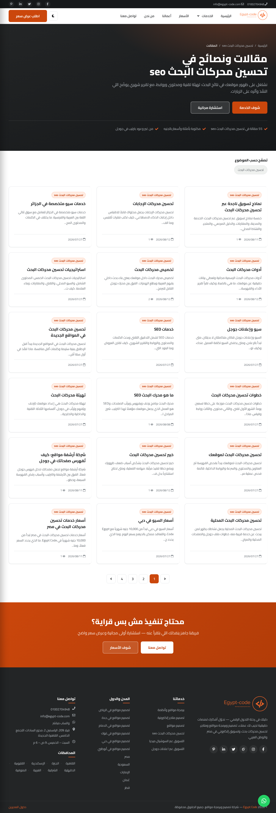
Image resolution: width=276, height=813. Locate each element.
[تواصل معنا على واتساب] (264, 801)
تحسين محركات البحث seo (237, 45)
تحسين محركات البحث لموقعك (235, 454)
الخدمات (207, 16)
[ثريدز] (243, 749)
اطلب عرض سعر (28, 16)
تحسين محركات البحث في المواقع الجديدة (67, 332)
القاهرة (70, 763)
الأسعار (184, 16)
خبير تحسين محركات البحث (151, 454)
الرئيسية (226, 16)
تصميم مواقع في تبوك (115, 733)
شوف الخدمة (250, 107)
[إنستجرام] (38, 4)
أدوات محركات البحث (244, 269)
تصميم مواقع (175, 725)
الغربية (37, 770)
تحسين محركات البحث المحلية (236, 520)
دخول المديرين (17, 807)
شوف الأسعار (120, 647)
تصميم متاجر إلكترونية (171, 718)
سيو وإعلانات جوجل (244, 329)
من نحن (149, 16)
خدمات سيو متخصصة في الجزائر (58, 203)
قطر (127, 788)
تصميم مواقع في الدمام (114, 725)
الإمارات (125, 772)
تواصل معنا (128, 16)
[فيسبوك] (47, 4)
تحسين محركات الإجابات (153, 203)
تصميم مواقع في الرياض (114, 710)
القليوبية (19, 763)
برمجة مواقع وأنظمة (171, 710)
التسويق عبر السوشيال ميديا (166, 741)
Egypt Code (250, 807)
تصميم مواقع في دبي (116, 741)
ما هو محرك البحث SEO (154, 395)
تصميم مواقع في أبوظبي (114, 749)
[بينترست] (11, 4)
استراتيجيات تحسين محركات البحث (56, 269)
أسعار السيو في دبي (156, 520)
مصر (127, 756)
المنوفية (21, 770)
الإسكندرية (38, 763)
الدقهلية (69, 770)
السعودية (124, 764)
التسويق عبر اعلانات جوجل (168, 749)
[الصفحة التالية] (111, 578)
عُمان (126, 780)
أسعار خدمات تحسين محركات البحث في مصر (66, 523)
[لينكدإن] (20, 4)
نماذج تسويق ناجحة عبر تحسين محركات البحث (242, 207)
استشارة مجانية (210, 107)
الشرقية (53, 770)
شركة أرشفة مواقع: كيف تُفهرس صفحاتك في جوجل (62, 458)
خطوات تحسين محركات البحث (236, 395)
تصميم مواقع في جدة (116, 718)
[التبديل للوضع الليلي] (53, 16)
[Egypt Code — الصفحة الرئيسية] (253, 16)
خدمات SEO (164, 329)
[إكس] (29, 4)
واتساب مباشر (61, 723)
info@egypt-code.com (227, 4)
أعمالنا (166, 16)
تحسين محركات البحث (251, 170)
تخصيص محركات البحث (154, 269)
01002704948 (256, 4)
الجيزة (55, 763)
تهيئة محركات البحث (68, 395)
